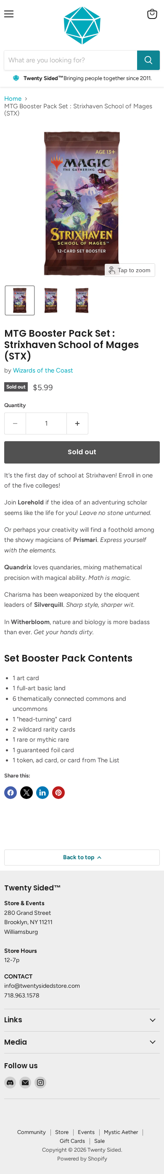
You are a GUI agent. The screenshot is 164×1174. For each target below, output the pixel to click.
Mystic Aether (121, 1132)
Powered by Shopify (82, 1158)
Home (12, 98)
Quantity (15, 405)
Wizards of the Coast (43, 370)
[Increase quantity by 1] (77, 423)
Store (62, 1132)
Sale (99, 1141)
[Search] (148, 60)
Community (31, 1132)
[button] (19, 300)
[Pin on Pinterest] (58, 792)
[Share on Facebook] (10, 792)
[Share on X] (26, 792)
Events (86, 1132)
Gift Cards (72, 1141)
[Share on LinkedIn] (42, 792)
